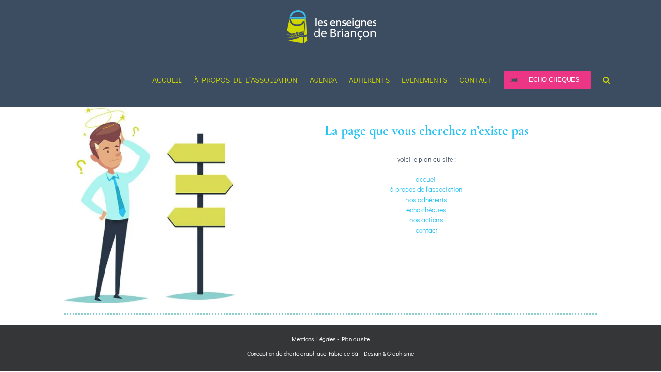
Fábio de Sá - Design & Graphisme (370, 353)
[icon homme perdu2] (149, 109)
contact (426, 229)
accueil (426, 179)
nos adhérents (426, 199)
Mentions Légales (314, 338)
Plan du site (356, 338)
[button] (606, 80)
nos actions (426, 219)
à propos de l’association (426, 189)
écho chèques (426, 209)
